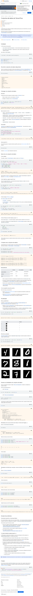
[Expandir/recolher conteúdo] (6, 20)
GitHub (2, 582)
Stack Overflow (19, 584)
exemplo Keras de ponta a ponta (10, 291)
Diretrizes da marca (19, 585)
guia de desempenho (8, 294)
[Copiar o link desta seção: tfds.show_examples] (10, 334)
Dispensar (24, 12)
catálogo (29, 70)
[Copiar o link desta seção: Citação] (5, 561)
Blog (1, 581)
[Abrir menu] (1, 1)
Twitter (2, 584)
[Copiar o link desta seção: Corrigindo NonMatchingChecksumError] (17, 533)
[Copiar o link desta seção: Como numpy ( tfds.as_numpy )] (14, 196)
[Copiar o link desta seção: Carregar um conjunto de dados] (17, 91)
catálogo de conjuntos (4, 565)
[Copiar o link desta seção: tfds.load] (5, 93)
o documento (6, 150)
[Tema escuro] (30, 54)
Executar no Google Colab (6, 39)
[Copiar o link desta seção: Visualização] (8, 298)
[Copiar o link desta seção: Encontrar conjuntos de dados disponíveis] (22, 67)
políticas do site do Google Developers (9, 575)
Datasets (3, 3)
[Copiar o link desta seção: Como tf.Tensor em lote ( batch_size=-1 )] (18, 217)
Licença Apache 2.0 (23, 574)
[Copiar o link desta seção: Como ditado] (7, 156)
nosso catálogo (6, 176)
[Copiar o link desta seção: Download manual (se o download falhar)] (18, 518)
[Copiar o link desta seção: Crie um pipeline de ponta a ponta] (15, 288)
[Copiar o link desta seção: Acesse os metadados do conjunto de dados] (23, 382)
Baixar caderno (24, 39)
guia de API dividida (11, 113)
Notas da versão (19, 582)
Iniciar (29, 12)
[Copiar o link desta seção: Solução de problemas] (12, 516)
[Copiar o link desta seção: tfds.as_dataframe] (9, 301)
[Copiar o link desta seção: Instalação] (7, 44)
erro (23, 540)
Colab (17, 303)
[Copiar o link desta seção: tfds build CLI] (8, 142)
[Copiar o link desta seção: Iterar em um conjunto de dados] (17, 154)
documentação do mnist (17, 176)
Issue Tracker (19, 581)
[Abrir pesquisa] (21, 1)
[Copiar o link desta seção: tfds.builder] (6, 124)
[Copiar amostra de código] (31, 54)
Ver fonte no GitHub (16, 39)
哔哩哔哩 (2, 585)
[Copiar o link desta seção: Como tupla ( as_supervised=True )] (16, 179)
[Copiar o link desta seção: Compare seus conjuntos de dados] (18, 242)
